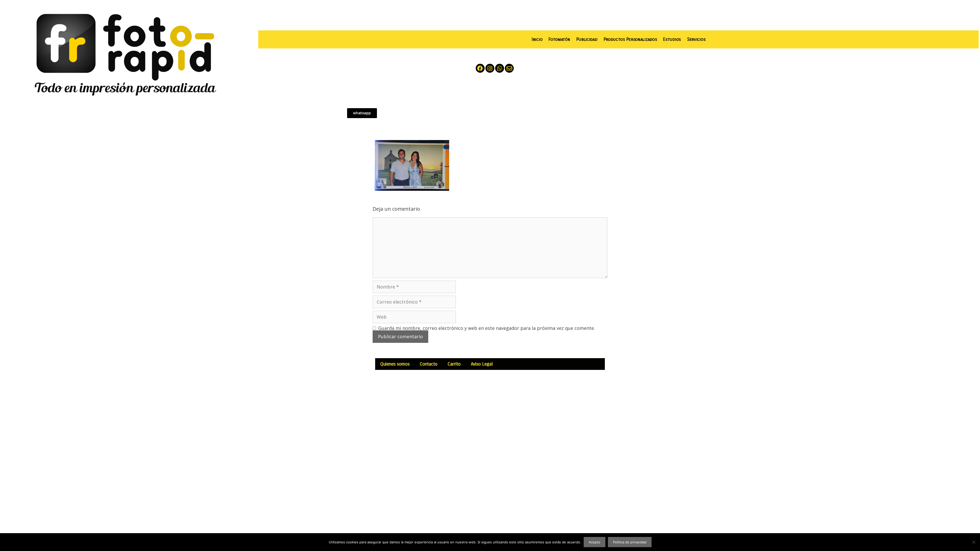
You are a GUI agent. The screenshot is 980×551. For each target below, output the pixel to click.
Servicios (696, 39)
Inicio (537, 39)
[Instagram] (489, 68)
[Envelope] (509, 68)
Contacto (428, 364)
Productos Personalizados (630, 39)
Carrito (454, 364)
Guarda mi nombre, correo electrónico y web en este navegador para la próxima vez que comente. (486, 328)
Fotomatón (559, 39)
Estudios (672, 39)
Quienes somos (395, 364)
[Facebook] (480, 68)
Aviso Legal (482, 364)
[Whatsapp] (499, 68)
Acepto (594, 542)
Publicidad (586, 39)
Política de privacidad (629, 542)
